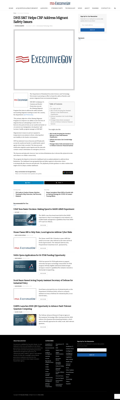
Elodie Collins (18, 312)
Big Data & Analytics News (49, 361)
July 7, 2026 (23, 212)
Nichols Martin (19, 26)
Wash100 (95, 8)
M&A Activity (69, 359)
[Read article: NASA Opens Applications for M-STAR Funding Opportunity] (24, 266)
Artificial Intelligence (48, 353)
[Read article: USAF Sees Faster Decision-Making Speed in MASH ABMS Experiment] (24, 220)
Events (57, 356)
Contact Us (105, 8)
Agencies (44, 8)
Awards (47, 358)
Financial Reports (58, 369)
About (87, 8)
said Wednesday (28, 114)
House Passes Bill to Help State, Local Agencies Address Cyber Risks (42, 232)
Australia (47, 356)
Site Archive (41, 394)
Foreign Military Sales (60, 372)
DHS (57, 348)
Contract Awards (47, 374)
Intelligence (69, 351)
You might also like (55, 108)
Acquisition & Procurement (27, 8)
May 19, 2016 (30, 235)
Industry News (70, 348)
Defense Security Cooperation (48, 385)
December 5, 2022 (30, 26)
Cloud (46, 371)
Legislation (69, 357)
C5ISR (47, 367)
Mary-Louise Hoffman (20, 235)
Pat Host (17, 212)
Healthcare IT (69, 346)
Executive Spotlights (58, 363)
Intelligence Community (69, 354)
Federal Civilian (60, 366)
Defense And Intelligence (48, 380)
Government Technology (23, 13)
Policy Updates (70, 370)
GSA (67, 344)
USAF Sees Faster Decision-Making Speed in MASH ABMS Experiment (43, 209)
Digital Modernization (60, 353)
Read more (44, 225)
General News (59, 376)
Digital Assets (59, 350)
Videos (67, 381)
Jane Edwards (18, 286)
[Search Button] (115, 8)
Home (11, 8)
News (80, 8)
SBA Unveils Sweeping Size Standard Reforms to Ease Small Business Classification (61, 112)
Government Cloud (59, 381)
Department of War (60, 344)
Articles (47, 350)
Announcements (49, 348)
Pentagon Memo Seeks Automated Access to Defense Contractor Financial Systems (61, 122)
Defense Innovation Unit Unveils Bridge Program (62, 117)
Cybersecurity (57, 8)
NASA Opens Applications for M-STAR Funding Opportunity (39, 255)
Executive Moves (58, 359)
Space (67, 377)
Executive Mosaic (24, 394)
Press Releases (70, 372)
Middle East (69, 361)
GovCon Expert (60, 378)
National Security (68, 364)
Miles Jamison (18, 258)
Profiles (68, 374)
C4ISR (47, 364)
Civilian (47, 369)
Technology (70, 8)
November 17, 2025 (28, 312)
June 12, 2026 (26, 258)
